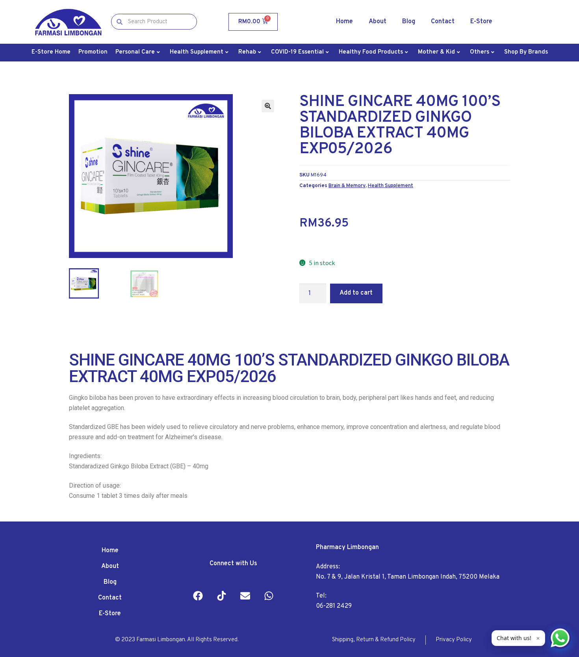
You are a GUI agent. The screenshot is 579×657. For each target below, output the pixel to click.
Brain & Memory (347, 185)
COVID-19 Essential (297, 52)
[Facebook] (198, 596)
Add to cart (356, 293)
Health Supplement (196, 52)
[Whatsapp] (269, 596)
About (377, 22)
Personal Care (135, 52)
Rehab (247, 52)
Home (344, 22)
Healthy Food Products (371, 52)
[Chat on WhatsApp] (560, 638)
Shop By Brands (526, 52)
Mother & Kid (436, 52)
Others (479, 52)
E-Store (481, 22)
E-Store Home (51, 52)
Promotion (93, 52)
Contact (443, 22)
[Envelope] (245, 596)
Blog (408, 22)
